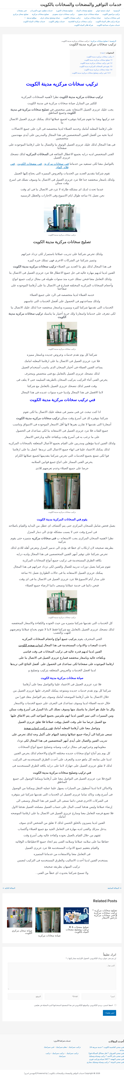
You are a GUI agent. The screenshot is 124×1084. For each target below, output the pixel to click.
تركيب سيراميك (75, 1047)
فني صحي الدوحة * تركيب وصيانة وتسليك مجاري (105, 1062)
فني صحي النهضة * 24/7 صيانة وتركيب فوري (106, 1059)
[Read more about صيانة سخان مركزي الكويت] (19, 917)
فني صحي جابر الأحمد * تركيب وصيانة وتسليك (106, 1056)
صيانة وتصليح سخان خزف (50, 18)
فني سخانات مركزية (112, 18)
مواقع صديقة (31, 18)
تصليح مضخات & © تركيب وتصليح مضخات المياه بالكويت (77, 929)
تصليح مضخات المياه (84, 10)
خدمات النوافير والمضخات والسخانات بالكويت (81, 4)
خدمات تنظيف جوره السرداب (41, 10)
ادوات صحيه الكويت (31, 645)
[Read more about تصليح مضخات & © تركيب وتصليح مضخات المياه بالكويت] (76, 915)
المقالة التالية (9, 888)
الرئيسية (116, 10)
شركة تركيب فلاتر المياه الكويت (108, 21)
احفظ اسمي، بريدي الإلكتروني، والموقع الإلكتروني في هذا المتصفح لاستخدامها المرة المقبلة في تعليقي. (73, 1005)
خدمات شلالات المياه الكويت (34, 21)
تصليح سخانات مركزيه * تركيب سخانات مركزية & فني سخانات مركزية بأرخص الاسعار (104, 914)
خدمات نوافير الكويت (57, 21)
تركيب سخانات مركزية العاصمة (80, 21)
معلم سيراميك (61, 1047)
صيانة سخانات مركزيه (92, 18)
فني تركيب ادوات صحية (38, 728)
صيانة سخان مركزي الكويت (22, 931)
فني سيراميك (48, 1047)
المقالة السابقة (114, 888)
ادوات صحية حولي (103, 10)
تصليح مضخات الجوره (64, 10)
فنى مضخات (22, 10)
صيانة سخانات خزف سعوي (88, 14)
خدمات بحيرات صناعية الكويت (108, 25)
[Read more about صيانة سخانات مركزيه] (48, 920)
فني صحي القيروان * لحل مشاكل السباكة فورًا (106, 1053)
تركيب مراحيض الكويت (111, 14)
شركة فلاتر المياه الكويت (83, 25)
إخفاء (102, 53)
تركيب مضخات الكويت (72, 18)
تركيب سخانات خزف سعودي (63, 14)
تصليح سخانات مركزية (40, 14)
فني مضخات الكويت (29, 164)
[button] (25, 18)
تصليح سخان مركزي (20, 14)
